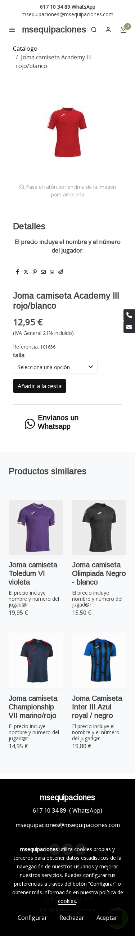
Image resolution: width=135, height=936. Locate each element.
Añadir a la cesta (40, 386)
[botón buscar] (93, 29)
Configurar (32, 918)
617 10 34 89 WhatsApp (67, 6)
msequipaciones (54, 29)
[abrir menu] (12, 29)
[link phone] (129, 315)
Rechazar (71, 918)
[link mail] (129, 327)
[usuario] (108, 29)
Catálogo (25, 49)
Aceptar (106, 918)
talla (18, 355)
